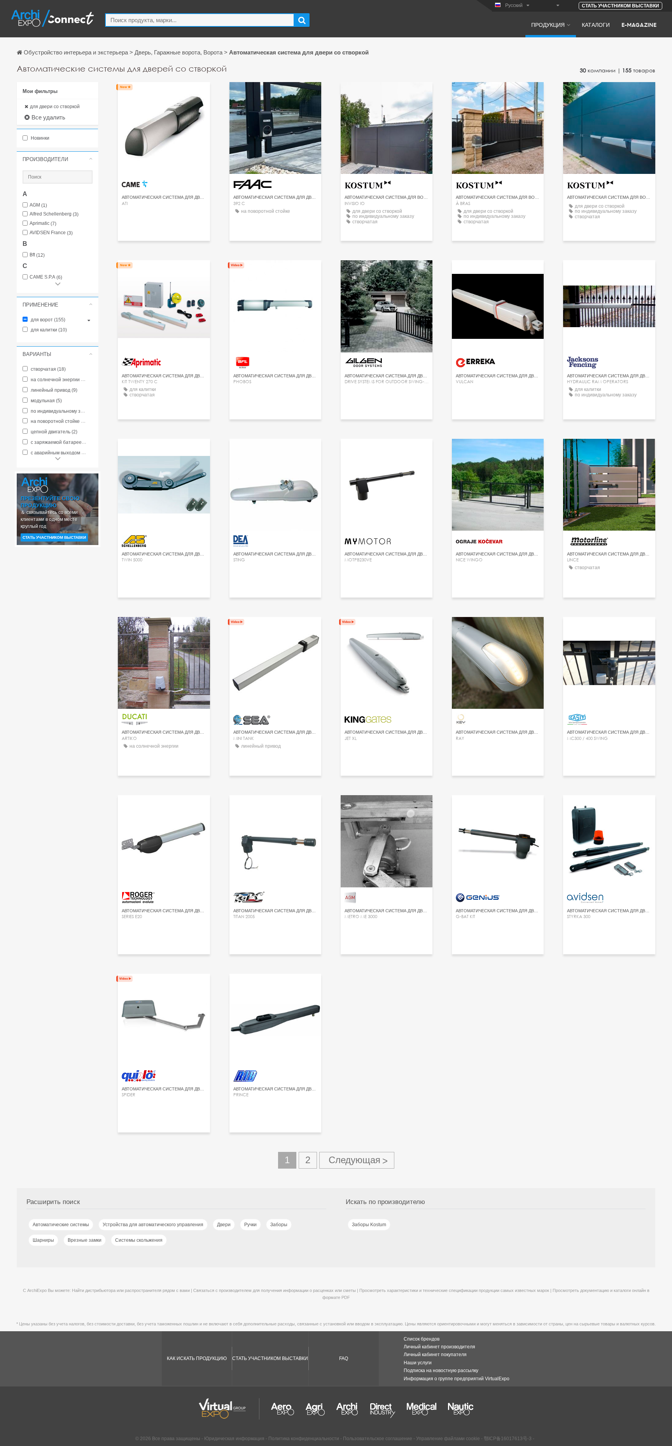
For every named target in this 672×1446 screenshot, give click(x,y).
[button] (58, 159)
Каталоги (596, 24)
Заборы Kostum (369, 1224)
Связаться (163, 95)
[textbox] (199, 20)
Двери (224, 1224)
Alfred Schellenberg (54, 214)
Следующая (357, 1160)
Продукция (548, 24)
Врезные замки (85, 1240)
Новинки (39, 138)
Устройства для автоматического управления (153, 1224)
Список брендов (421, 1339)
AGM (38, 205)
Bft (37, 255)
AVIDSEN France (51, 233)
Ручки (250, 1224)
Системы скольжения (139, 1240)
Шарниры (43, 1240)
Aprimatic (43, 223)
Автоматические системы (61, 1224)
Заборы (278, 1224)
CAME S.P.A (46, 277)
